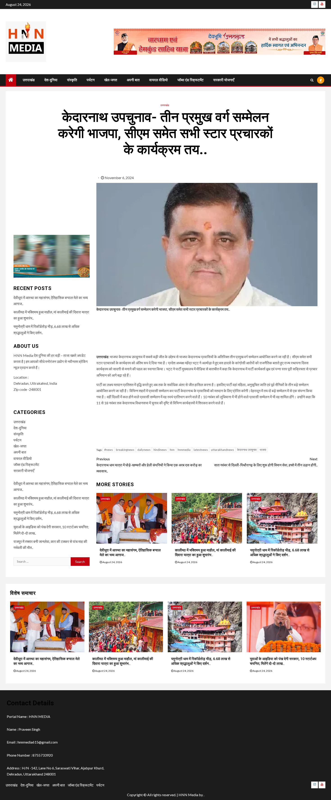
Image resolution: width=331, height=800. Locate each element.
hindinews (160, 450)
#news (108, 450)
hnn (172, 450)
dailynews (143, 450)
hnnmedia (184, 450)
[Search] (312, 80)
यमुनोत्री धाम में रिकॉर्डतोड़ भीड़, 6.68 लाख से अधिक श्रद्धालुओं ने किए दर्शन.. (279, 552)
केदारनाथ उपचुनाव (246, 450)
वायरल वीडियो (158, 80)
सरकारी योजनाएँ (223, 80)
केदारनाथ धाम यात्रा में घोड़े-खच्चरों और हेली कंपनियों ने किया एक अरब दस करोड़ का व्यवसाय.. (149, 465)
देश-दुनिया (50, 80)
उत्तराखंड (29, 80)
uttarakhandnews (222, 450)
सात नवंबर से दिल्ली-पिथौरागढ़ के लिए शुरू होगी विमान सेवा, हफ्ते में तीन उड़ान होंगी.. (265, 462)
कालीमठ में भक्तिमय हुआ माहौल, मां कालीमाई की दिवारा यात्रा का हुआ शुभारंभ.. (205, 552)
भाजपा (263, 450)
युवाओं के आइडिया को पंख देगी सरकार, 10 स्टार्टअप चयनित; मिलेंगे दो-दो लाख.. (283, 661)
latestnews (201, 450)
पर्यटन (91, 80)
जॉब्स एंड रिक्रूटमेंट (190, 80)
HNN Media (188, 795)
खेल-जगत (110, 80)
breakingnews (125, 450)
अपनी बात (133, 80)
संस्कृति (72, 80)
